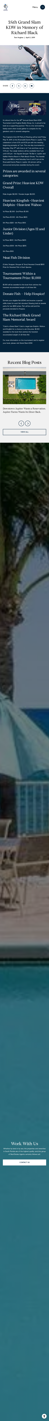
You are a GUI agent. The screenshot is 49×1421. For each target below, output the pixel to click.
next (27, 423)
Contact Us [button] (24, 1162)
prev (21, 423)
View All (25, 432)
